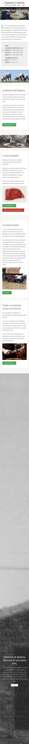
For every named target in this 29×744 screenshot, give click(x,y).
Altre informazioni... (9, 124)
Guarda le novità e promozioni (14, 210)
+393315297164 (13, 60)
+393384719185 (14, 62)
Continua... (7, 292)
